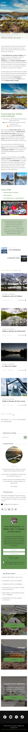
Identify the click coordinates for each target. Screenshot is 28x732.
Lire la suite (21, 300)
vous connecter (13, 419)
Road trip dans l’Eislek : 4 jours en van (12, 577)
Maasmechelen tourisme (11, 192)
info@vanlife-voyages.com (11, 504)
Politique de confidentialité (19, 729)
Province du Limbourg (14, 15)
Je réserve (14, 659)
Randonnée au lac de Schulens (12, 296)
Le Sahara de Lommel (9, 366)
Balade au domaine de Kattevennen (13, 401)
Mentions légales (6, 729)
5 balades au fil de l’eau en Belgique (12, 584)
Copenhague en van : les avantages (12, 580)
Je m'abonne (14, 625)
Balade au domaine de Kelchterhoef (13, 331)
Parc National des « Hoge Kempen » (14, 198)
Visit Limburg (8, 195)
